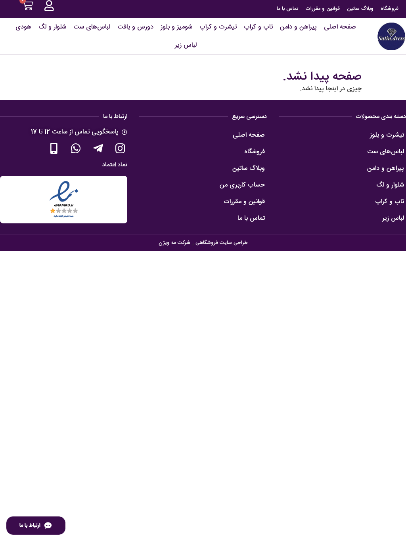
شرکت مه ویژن (174, 243)
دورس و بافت (135, 27)
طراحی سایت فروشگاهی (221, 243)
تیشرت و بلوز (387, 135)
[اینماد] (63, 199)
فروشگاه (389, 9)
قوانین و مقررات (322, 9)
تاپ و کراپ (258, 27)
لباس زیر (186, 45)
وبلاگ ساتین (360, 9)
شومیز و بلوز (176, 27)
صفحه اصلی (340, 27)
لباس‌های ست (91, 27)
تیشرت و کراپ (218, 27)
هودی (23, 27)
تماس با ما (287, 9)
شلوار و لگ (52, 27)
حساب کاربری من (242, 185)
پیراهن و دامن (298, 27)
